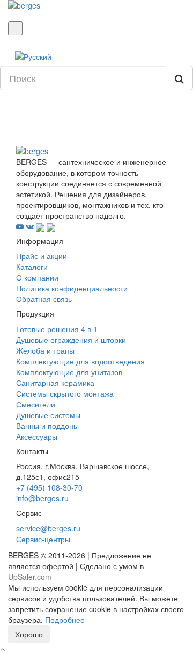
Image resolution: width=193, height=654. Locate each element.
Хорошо (29, 634)
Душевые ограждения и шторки (71, 339)
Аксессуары (36, 436)
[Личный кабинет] (11, 40)
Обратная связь (44, 298)
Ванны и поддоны (47, 425)
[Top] (2, 648)
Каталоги (32, 266)
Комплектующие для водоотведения (80, 361)
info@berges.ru (42, 498)
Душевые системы (48, 414)
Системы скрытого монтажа (65, 393)
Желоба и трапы (45, 350)
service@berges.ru (48, 528)
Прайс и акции (41, 255)
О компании (37, 277)
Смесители (35, 404)
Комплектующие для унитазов (69, 371)
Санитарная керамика (55, 382)
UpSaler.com (29, 576)
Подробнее (65, 619)
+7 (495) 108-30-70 (49, 487)
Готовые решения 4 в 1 (57, 329)
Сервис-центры (43, 539)
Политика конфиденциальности (72, 288)
